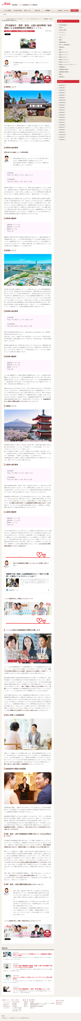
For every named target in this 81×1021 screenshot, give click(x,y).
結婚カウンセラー (38, 18)
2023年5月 (61, 115)
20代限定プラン (6, 1004)
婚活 (60, 49)
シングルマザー (6, 1007)
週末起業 (61, 76)
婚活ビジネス (62, 57)
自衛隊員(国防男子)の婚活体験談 (36, 1006)
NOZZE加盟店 (20, 18)
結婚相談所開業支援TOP (11, 18)
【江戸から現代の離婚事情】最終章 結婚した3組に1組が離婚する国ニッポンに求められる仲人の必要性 (32, 966)
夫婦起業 (61, 47)
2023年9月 (61, 105)
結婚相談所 (62, 67)
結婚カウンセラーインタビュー (67, 64)
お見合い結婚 (62, 30)
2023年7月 (61, 110)
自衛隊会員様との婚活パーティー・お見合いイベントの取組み (42, 1003)
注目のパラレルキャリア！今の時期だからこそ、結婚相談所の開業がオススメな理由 (32, 954)
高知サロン (26, 1006)
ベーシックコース (6, 1001)
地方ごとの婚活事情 (31, 18)
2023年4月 (61, 117)
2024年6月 (61, 87)
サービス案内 (15, 999)
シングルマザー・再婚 (16, 1009)
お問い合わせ (60, 1002)
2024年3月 (61, 95)
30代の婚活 (14, 1003)
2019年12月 (62, 134)
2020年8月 (61, 124)
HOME (4, 14)
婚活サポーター (63, 52)
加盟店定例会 (62, 42)
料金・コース (6, 999)
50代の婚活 (14, 1006)
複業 (60, 74)
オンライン (62, 32)
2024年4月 (61, 92)
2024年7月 (61, 85)
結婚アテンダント (63, 59)
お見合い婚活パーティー (17, 1010)
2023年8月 (61, 107)
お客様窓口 (60, 1003)
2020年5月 (61, 129)
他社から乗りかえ (6, 1006)
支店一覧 (26, 999)
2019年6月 (61, 137)
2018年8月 (61, 139)
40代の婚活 (14, 1004)
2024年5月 (61, 90)
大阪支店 (25, 1004)
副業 (60, 39)
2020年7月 (61, 127)
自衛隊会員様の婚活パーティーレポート (38, 1004)
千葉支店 (25, 1003)
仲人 (60, 37)
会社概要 (32, 1001)
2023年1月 (61, 119)
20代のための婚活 (15, 1001)
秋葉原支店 (26, 1001)
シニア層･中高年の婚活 (16, 1007)
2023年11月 (62, 100)
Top (77, 1017)
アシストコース (6, 1003)
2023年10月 (62, 102)
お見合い (61, 27)
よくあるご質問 (61, 1000)
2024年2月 (61, 97)
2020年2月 (61, 132)
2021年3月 (61, 122)
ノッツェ (24, 18)
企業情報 (32, 999)
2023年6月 (61, 112)
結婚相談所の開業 (63, 72)
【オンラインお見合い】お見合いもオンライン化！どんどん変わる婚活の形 (32, 978)
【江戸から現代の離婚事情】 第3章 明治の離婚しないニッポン (31, 989)
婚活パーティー (63, 54)
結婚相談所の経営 (63, 69)
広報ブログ (32, 1007)
